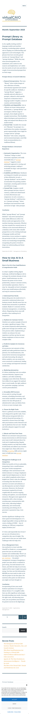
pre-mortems (6, 558)
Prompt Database (7, 682)
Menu (24, 5)
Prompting (24, 251)
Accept (14, 699)
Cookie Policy (10, 711)
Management (17, 251)
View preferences (14, 708)
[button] (26, 685)
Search (4, 627)
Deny (14, 704)
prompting (10, 451)
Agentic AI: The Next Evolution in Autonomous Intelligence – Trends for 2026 (14, 661)
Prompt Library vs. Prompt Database (12, 38)
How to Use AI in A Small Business (12, 259)
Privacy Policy (17, 711)
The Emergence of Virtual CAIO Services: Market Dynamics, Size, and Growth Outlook (15, 646)
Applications (16, 608)
